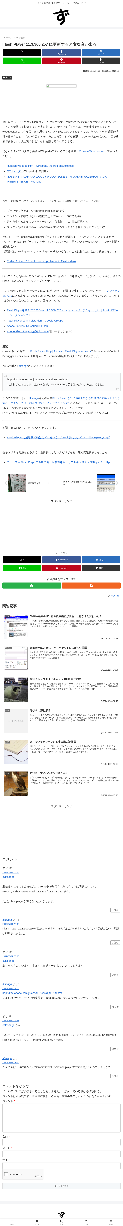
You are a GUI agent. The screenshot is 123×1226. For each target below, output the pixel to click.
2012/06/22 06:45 (10, 956)
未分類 (8, 77)
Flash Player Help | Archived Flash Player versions (60, 351)
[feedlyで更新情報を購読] (31, 586)
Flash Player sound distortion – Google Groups (35, 320)
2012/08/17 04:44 (10, 872)
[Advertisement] (61, 525)
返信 (116, 910)
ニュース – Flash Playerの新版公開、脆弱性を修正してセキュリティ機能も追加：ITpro (59, 462)
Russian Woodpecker (92, 151)
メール (7, 1148)
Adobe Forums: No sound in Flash (27, 326)
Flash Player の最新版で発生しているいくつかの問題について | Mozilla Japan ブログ (58, 437)
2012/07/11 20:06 (10, 924)
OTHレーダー (15, 171)
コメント (8, 1101)
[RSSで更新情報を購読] (91, 586)
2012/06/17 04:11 (10, 1020)
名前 (6, 1136)
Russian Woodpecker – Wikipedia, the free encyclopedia (40, 165)
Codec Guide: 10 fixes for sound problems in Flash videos (41, 261)
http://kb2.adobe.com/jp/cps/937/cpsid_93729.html (32, 993)
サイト (6, 1159)
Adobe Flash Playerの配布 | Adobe (28, 331)
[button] (101, 61)
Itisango (23, 365)
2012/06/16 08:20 (10, 1062)
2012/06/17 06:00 (10, 988)
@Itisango (8, 876)
